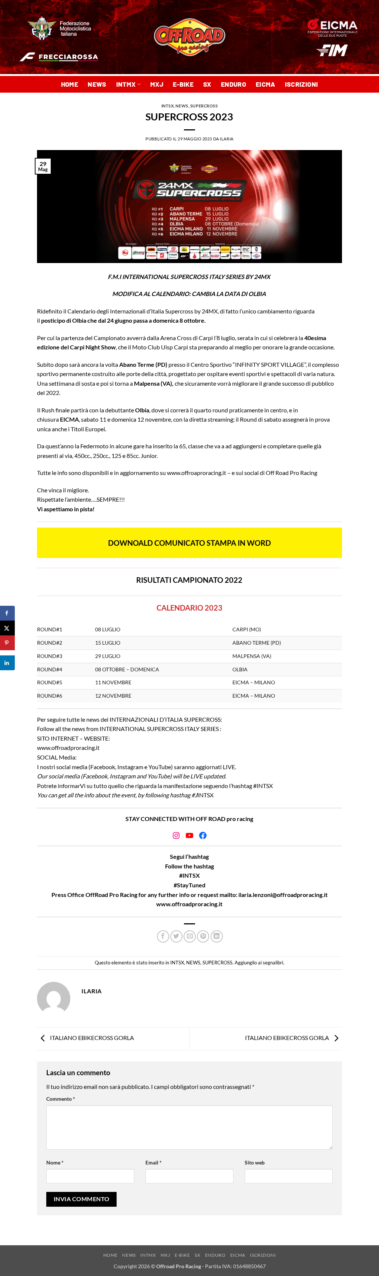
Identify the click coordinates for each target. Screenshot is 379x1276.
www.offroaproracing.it (196, 472)
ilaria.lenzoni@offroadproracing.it (283, 894)
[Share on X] (7, 628)
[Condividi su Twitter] (176, 936)
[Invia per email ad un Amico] (190, 936)
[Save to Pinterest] (7, 642)
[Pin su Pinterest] (203, 936)
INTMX (126, 84)
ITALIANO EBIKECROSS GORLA (91, 1037)
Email (153, 1162)
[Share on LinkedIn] (7, 662)
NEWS (97, 84)
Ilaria (226, 138)
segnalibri (273, 963)
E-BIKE (183, 84)
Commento (60, 1099)
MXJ (156, 84)
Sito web (255, 1162)
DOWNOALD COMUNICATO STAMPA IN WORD (189, 542)
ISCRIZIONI (301, 84)
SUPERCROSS (204, 105)
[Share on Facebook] (7, 613)
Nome (55, 1162)
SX (207, 84)
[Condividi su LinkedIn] (217, 936)
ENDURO (233, 84)
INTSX (167, 105)
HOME (69, 84)
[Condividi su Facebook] (163, 936)
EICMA (265, 84)
